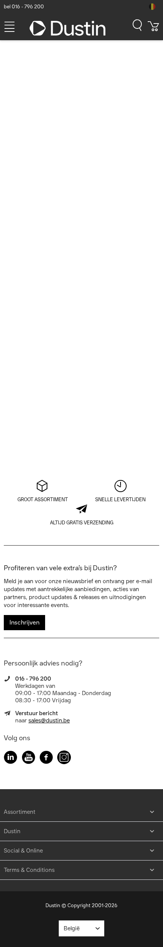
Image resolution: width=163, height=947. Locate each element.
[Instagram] (64, 758)
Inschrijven (24, 622)
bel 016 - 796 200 (24, 6)
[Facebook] (46, 758)
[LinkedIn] (10, 758)
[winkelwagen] (153, 28)
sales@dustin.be (49, 720)
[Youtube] (28, 758)
